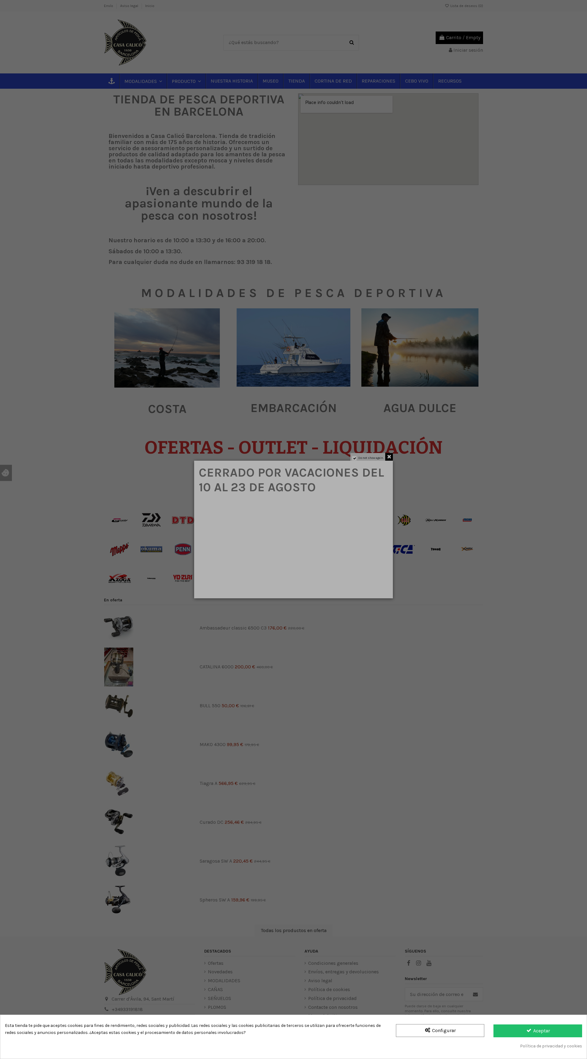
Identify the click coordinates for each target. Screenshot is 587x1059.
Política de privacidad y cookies (551, 1046)
